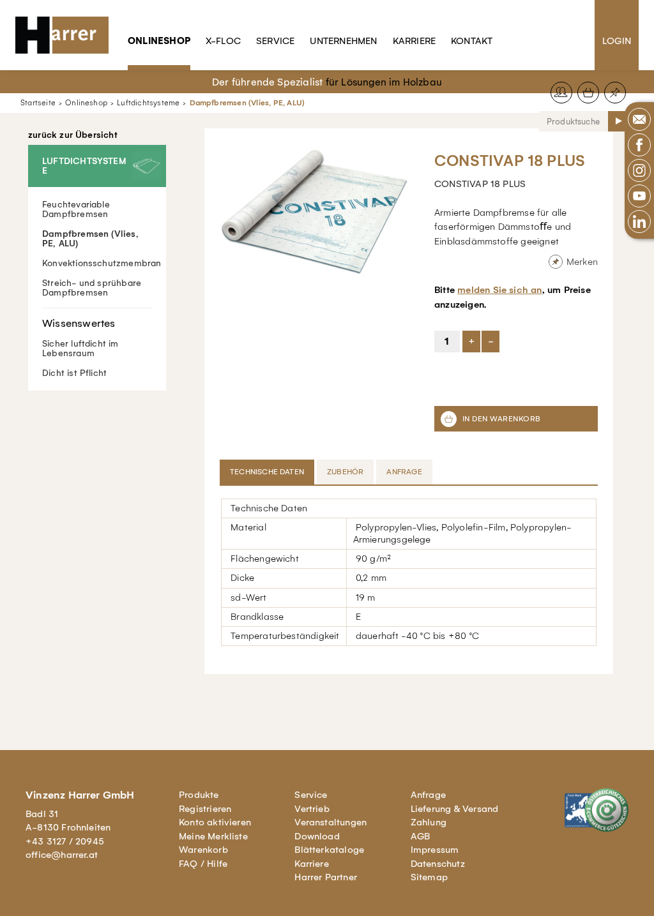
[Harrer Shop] (67, 35)
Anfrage (428, 794)
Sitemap (429, 877)
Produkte (199, 794)
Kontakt (471, 41)
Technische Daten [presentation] (267, 471)
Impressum (435, 849)
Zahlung (428, 822)
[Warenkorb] (588, 92)
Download (317, 836)
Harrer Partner (325, 877)
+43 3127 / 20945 (65, 841)
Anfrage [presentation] (404, 471)
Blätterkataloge (329, 849)
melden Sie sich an (499, 290)
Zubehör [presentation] (345, 471)
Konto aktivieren (215, 822)
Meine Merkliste (213, 836)
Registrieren (205, 809)
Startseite (38, 102)
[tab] (268, 472)
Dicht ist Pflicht (74, 373)
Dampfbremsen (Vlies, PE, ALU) (247, 102)
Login (616, 41)
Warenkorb (203, 849)
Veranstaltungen (330, 822)
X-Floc (223, 41)
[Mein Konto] (561, 92)
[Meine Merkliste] (615, 92)
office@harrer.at (62, 854)
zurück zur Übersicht (73, 135)
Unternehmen (343, 41)
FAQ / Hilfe (203, 863)
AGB (420, 836)
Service (275, 41)
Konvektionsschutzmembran (102, 263)
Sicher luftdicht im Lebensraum (80, 348)
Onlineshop (159, 41)
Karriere (414, 41)
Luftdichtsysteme (148, 102)
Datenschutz (438, 863)
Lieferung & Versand (455, 809)
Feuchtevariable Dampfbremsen (76, 209)
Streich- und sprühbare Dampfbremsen (91, 288)
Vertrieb (312, 809)
